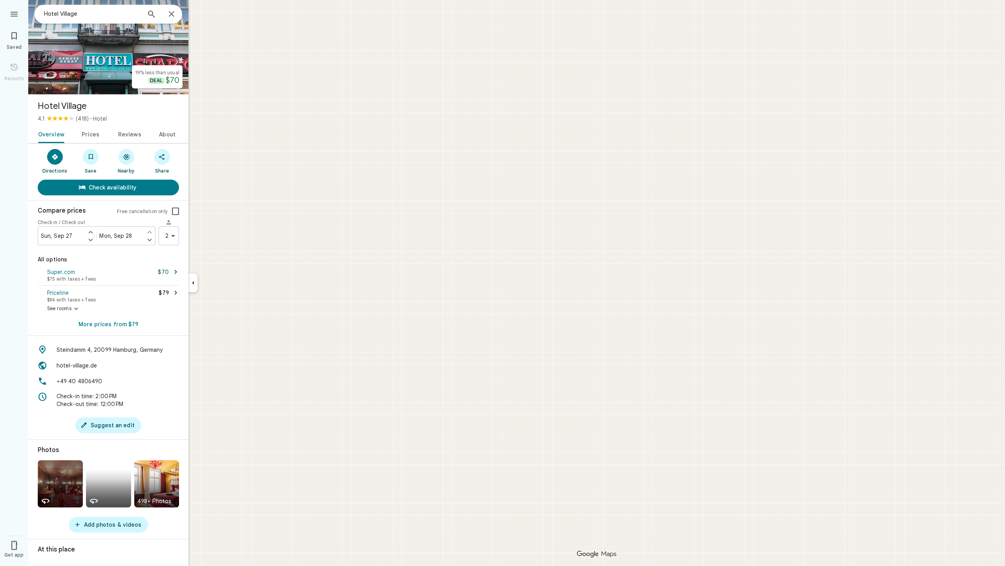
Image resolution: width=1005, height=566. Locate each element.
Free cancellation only (142, 211)
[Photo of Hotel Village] (108, 47)
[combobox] (92, 13)
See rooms (63, 309)
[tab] (50, 133)
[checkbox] (175, 211)
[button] (108, 275)
